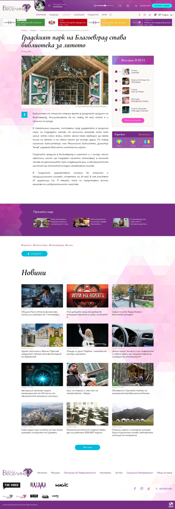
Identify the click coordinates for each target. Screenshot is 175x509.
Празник (27, 245)
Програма (41, 15)
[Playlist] (128, 5)
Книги (70, 245)
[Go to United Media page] (171, 505)
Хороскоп (132, 134)
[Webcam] (120, 5)
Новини (66, 15)
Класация (79, 15)
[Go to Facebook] (139, 15)
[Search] (110, 14)
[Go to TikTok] (149, 15)
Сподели (36, 254)
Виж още (87, 447)
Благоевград (57, 245)
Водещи (54, 15)
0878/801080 (145, 6)
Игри (104, 15)
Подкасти (93, 15)
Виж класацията (133, 120)
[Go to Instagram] (144, 15)
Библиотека (41, 245)
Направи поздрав (162, 5)
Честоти (42, 473)
